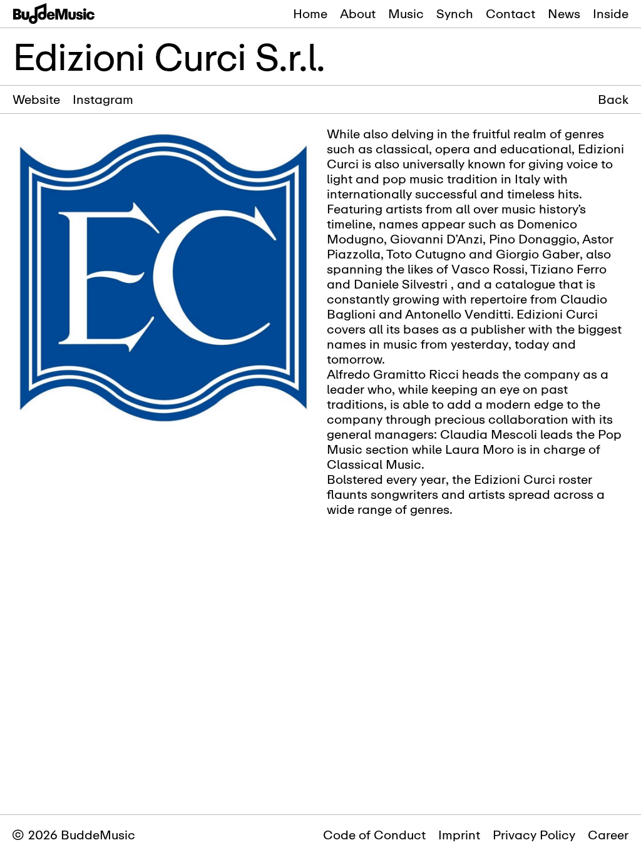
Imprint (459, 835)
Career (608, 835)
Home (310, 13)
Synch (454, 13)
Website (36, 99)
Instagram (103, 99)
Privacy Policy (534, 835)
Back (613, 99)
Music (406, 13)
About (358, 13)
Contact (510, 13)
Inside (610, 13)
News (564, 13)
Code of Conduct (374, 835)
